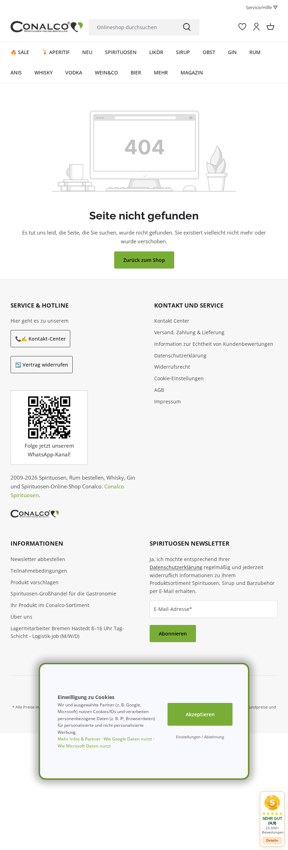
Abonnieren (173, 633)
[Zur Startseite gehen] (47, 26)
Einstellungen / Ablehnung (200, 736)
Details (272, 840)
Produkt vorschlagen (35, 582)
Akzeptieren (200, 714)
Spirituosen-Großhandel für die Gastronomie (63, 593)
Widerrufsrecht (172, 366)
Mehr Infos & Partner (79, 739)
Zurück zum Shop (144, 260)
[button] (272, 814)
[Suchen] (186, 27)
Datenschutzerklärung (180, 355)
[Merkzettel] (242, 27)
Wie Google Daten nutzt (128, 739)
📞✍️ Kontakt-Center (40, 338)
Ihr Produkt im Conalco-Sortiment (50, 605)
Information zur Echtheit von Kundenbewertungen (213, 344)
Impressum (167, 401)
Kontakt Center (171, 320)
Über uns (21, 616)
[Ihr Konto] (256, 27)
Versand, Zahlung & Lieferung (189, 332)
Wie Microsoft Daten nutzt (84, 746)
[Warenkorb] (270, 27)
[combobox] (132, 27)
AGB (159, 390)
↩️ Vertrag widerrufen (41, 364)
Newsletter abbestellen (38, 559)
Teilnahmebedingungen (39, 570)
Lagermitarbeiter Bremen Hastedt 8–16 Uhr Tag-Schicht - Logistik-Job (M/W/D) (67, 632)
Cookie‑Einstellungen (179, 378)
